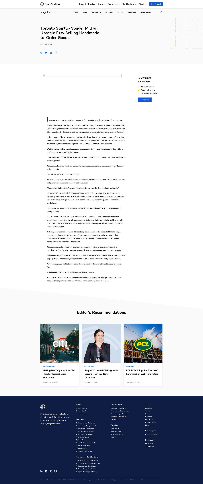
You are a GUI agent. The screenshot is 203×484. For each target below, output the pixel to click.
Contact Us (149, 419)
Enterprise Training (87, 4)
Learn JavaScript (116, 431)
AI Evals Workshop (82, 440)
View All (114, 419)
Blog (147, 425)
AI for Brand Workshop (83, 437)
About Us (148, 408)
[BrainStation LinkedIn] (41, 471)
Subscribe (145, 100)
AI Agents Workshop (83, 446)
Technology (96, 12)
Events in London (81, 411)
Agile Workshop (81, 448)
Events (100, 4)
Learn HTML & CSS (117, 434)
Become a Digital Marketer (119, 414)
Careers (147, 411)
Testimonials (149, 446)
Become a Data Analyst (118, 417)
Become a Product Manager (120, 411)
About (141, 4)
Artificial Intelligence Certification (87, 460)
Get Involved (149, 414)
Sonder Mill (83, 180)
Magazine (148, 417)
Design (84, 12)
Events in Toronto (82, 414)
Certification (149, 443)
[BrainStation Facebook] (46, 471)
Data (76, 12)
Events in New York (82, 408)
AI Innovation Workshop (84, 451)
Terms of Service (130, 480)
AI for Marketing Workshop (85, 429)
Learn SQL (114, 437)
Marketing (109, 12)
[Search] (161, 12)
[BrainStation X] (51, 471)
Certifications (128, 4)
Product (120, 12)
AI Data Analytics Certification (86, 466)
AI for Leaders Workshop (84, 434)
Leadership (131, 12)
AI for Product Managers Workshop (88, 426)
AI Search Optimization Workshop (87, 443)
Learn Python (115, 429)
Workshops (112, 4)
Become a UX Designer (118, 408)
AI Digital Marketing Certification (86, 472)
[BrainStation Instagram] (55, 471)
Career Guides (145, 12)
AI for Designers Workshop (85, 431)
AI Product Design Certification (86, 469)
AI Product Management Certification (88, 463)
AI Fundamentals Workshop (85, 423)
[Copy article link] (56, 52)
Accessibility (141, 480)
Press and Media (150, 422)
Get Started (156, 4)
